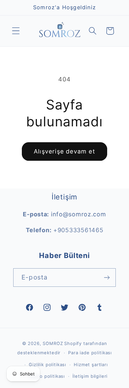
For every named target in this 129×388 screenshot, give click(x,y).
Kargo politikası (47, 376)
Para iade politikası (90, 352)
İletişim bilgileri (90, 376)
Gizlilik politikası (47, 364)
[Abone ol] (106, 277)
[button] (16, 31)
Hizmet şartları (91, 364)
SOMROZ (53, 343)
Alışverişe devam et (64, 151)
